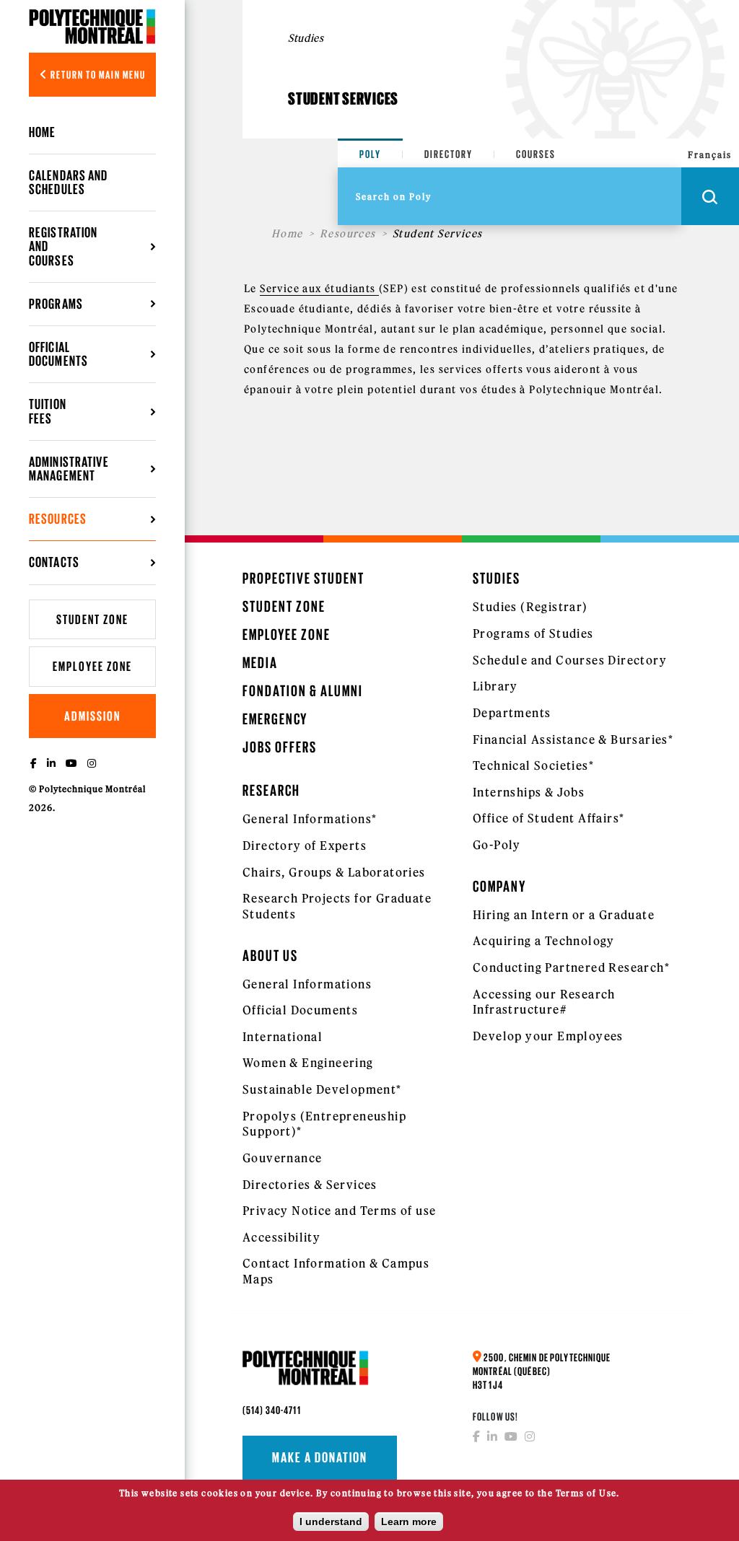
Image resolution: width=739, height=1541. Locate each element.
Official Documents (300, 1010)
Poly (370, 154)
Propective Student (303, 578)
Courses (536, 154)
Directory (448, 154)
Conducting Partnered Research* (571, 967)
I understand (330, 1521)
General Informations (307, 984)
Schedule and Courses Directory (570, 660)
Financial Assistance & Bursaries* (573, 739)
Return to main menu (97, 75)
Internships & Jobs (529, 792)
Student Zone (92, 619)
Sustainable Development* (322, 1089)
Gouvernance (282, 1158)
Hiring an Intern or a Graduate (564, 915)
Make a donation (319, 1457)
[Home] (92, 26)
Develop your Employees (548, 1036)
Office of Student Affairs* (548, 818)
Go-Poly (497, 845)
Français (710, 154)
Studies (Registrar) (530, 607)
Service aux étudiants (319, 288)
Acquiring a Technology (544, 941)
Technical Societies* (533, 765)
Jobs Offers (279, 747)
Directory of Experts (304, 845)
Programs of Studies (533, 633)
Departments (512, 713)
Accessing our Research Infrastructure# (544, 1002)
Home (42, 132)
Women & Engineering (308, 1062)
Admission (92, 716)
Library (495, 686)
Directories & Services (309, 1184)
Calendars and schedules (68, 182)
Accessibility (281, 1237)
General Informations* (309, 819)
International (282, 1036)
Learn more (409, 1521)
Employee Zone (92, 666)
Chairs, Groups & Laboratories (334, 872)
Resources (348, 233)
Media (260, 662)
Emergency (274, 719)
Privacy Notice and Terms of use (339, 1210)
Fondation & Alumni (302, 690)
